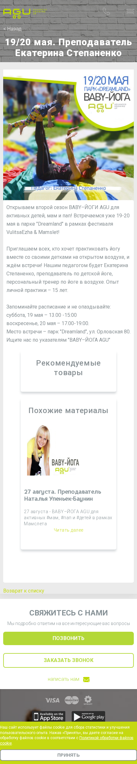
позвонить (68, 638)
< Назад (12, 29)
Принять (68, 755)
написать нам (63, 679)
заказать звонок (68, 660)
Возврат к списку (23, 591)
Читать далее (68, 530)
